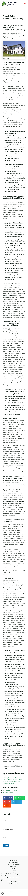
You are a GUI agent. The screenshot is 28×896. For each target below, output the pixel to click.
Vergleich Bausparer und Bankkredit (13, 779)
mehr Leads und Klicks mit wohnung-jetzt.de (12, 879)
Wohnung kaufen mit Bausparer (12, 778)
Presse (14, 870)
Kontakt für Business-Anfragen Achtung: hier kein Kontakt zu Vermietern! (13, 875)
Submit (6, 845)
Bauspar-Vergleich (8, 792)
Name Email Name (8, 829)
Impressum (14, 868)
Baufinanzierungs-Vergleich (10, 790)
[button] (8, 798)
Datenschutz (14, 860)
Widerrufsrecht (14, 866)
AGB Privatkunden (14, 862)
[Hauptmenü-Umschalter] (25, 3)
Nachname (17, 826)
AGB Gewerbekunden (14, 864)
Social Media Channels (14, 882)
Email (5, 837)
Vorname (5, 826)
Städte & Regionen (14, 883)
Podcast (14, 872)
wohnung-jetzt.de (12, 3)
